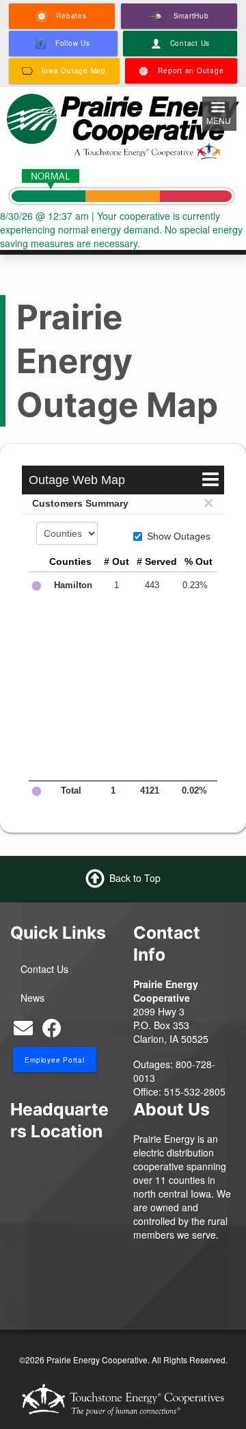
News (32, 997)
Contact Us (44, 969)
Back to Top (135, 878)
